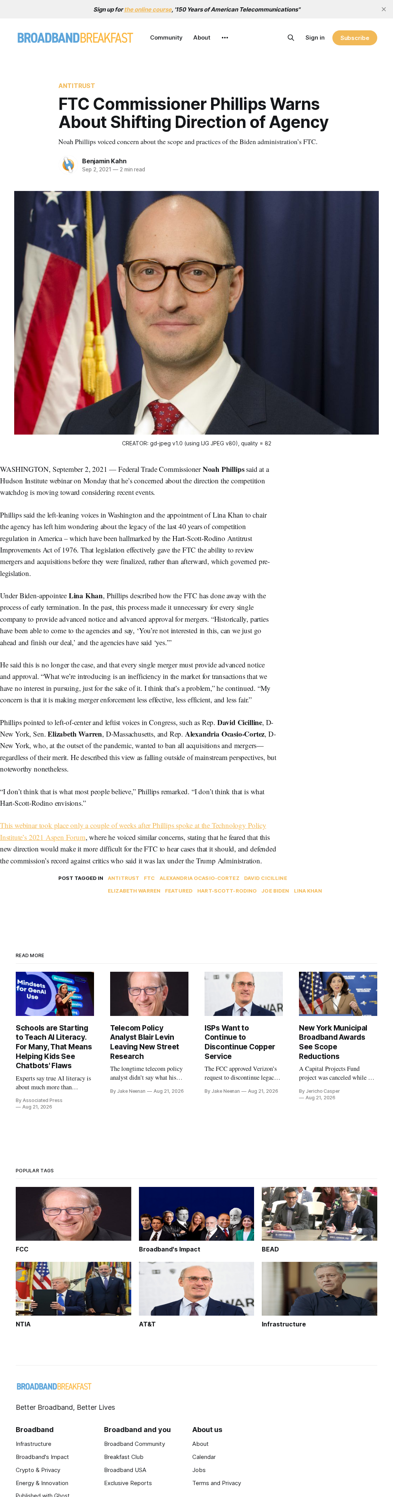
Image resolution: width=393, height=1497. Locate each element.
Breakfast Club (124, 1456)
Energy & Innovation (42, 1483)
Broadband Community (134, 1443)
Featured (179, 891)
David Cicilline (265, 878)
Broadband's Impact (42, 1456)
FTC (149, 878)
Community (166, 37)
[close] (384, 9)
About (201, 37)
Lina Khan (308, 891)
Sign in (315, 37)
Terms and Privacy (216, 1483)
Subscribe (354, 37)
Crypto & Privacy (38, 1470)
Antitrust (76, 86)
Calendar (204, 1456)
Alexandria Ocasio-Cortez (199, 878)
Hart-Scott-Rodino (227, 891)
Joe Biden (275, 891)
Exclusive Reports (128, 1483)
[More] (225, 38)
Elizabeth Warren (134, 891)
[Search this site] (291, 38)
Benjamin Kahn (104, 161)
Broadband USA (125, 1470)
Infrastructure (33, 1443)
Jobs (199, 1470)
